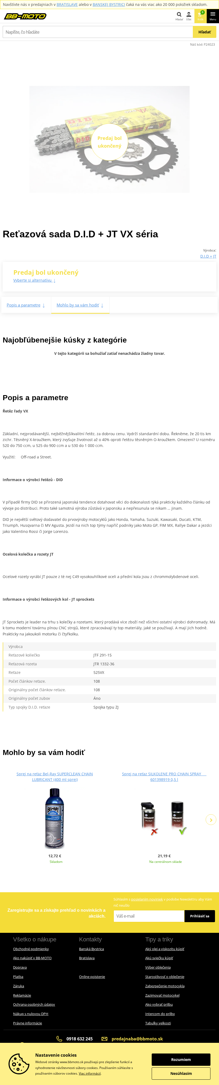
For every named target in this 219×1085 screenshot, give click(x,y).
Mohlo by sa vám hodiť (78, 305)
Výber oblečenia (158, 967)
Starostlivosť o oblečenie (164, 976)
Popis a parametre (23, 305)
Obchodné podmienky (31, 948)
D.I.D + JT (208, 256)
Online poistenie (92, 976)
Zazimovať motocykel (162, 995)
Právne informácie (27, 1023)
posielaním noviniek (147, 899)
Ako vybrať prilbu (159, 1004)
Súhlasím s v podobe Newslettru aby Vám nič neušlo (163, 902)
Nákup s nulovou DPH (30, 1013)
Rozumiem (181, 1059)
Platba (18, 976)
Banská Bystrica (91, 948)
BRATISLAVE (67, 4)
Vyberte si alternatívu (33, 280)
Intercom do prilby (160, 1013)
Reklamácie (22, 995)
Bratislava (87, 958)
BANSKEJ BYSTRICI (109, 4)
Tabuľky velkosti (158, 1023)
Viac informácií (90, 1073)
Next (211, 819)
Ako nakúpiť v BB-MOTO (32, 958)
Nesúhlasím (181, 1073)
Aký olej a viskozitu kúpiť (164, 948)
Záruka (18, 986)
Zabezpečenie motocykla (165, 986)
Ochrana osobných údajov (34, 1004)
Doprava (20, 967)
